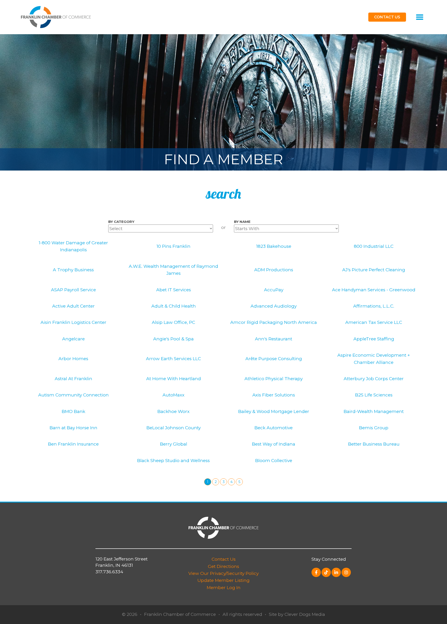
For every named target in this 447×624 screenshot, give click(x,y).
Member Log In (223, 587)
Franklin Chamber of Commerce (180, 614)
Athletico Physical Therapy (273, 378)
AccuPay (273, 289)
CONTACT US (387, 17)
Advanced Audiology (274, 306)
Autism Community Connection (73, 395)
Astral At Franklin (73, 378)
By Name (242, 221)
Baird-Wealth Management (374, 411)
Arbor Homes (73, 358)
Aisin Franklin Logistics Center (73, 322)
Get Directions (223, 566)
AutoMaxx (173, 395)
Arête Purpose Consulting (273, 358)
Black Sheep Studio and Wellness (173, 460)
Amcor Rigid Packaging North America (273, 322)
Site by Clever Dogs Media (297, 614)
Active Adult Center (73, 306)
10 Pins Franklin (173, 246)
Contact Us (224, 559)
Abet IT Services (173, 289)
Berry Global (173, 444)
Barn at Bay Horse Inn (73, 427)
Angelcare (73, 339)
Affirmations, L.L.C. (373, 306)
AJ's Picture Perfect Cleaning (373, 269)
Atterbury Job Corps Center (374, 378)
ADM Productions (273, 269)
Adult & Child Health (173, 306)
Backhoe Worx (173, 411)
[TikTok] (326, 572)
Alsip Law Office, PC (173, 322)
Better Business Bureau (374, 444)
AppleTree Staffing (373, 339)
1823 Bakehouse (273, 246)
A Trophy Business (73, 269)
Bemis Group (373, 427)
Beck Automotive (273, 427)
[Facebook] (316, 572)
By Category (121, 221)
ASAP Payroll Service (73, 289)
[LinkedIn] (336, 572)
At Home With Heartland (173, 378)
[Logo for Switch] (56, 16)
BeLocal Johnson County (173, 427)
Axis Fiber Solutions (273, 395)
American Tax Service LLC (373, 322)
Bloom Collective (273, 460)
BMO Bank (73, 411)
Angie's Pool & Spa (173, 339)
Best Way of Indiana (273, 444)
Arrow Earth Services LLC (173, 358)
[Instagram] (346, 572)
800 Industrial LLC (373, 246)
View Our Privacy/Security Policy (223, 573)
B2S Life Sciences (374, 395)
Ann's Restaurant (273, 339)
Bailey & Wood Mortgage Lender (273, 411)
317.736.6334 (109, 571)
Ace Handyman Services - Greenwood (373, 289)
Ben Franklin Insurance (73, 444)
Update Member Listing (223, 580)
